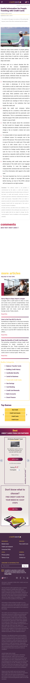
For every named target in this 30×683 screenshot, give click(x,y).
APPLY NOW (15, 459)
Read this (4, 314)
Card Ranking (10, 387)
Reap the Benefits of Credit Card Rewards (14, 340)
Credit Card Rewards (12, 390)
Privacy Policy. (8, 574)
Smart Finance (11, 397)
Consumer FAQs (6, 549)
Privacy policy (5, 555)
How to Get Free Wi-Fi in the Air (11, 319)
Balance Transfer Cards (13, 366)
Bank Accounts (11, 394)
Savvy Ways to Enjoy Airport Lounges (13, 298)
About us (21, 555)
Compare (13, 470)
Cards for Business (12, 376)
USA (5, 577)
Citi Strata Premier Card (15, 439)
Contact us (22, 557)
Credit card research (7, 546)
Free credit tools (23, 544)
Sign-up (25, 566)
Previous (3, 414)
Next (26, 414)
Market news (5, 544)
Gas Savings (10, 383)
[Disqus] (15, 250)
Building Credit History (13, 369)
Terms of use (5, 557)
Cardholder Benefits (12, 373)
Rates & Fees (15, 455)
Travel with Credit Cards (14, 380)
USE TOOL (15, 509)
